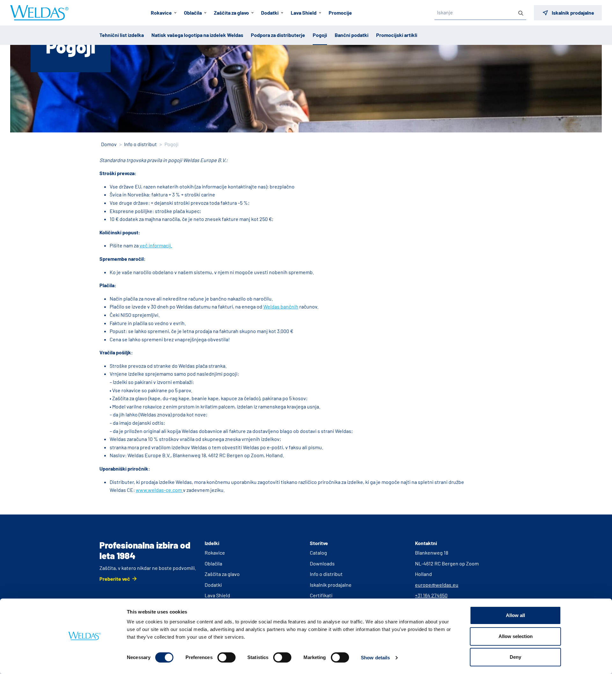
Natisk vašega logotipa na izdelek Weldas (197, 35)
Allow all (515, 615)
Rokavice (215, 553)
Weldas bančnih (280, 306)
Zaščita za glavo (222, 574)
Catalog (318, 553)
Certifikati (321, 595)
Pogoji (320, 35)
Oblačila (213, 563)
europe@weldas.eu (436, 585)
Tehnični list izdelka (121, 35)
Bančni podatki (351, 35)
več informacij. (156, 245)
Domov (109, 144)
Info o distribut (140, 144)
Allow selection (516, 636)
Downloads (322, 563)
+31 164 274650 (431, 595)
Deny (515, 657)
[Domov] (39, 12)
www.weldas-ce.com (159, 490)
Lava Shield (217, 595)
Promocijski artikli (396, 35)
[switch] (226, 657)
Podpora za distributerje (278, 35)
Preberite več (114, 579)
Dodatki (213, 585)
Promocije (340, 13)
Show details (375, 657)
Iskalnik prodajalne (331, 585)
